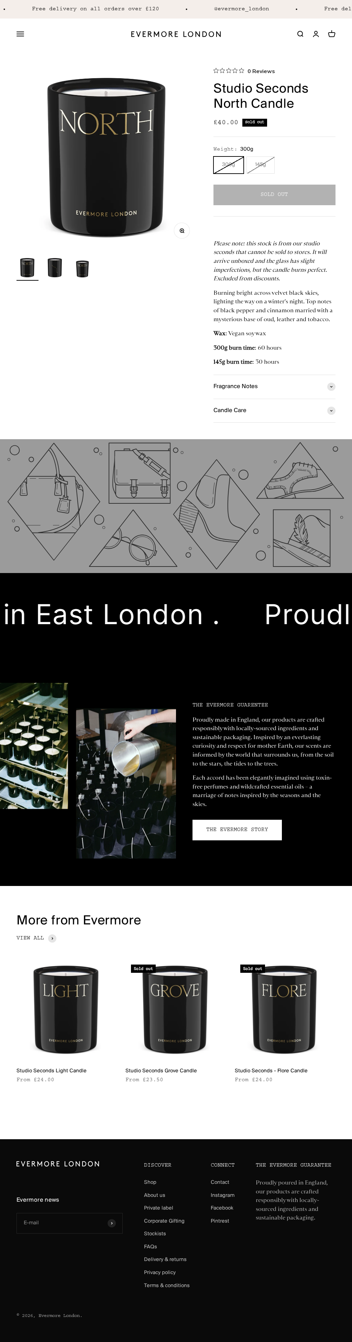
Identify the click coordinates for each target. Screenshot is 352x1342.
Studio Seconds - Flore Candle (271, 1071)
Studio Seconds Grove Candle (161, 1071)
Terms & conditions (167, 1285)
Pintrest (220, 1221)
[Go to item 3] (83, 269)
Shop (150, 1182)
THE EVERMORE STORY (237, 830)
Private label (158, 1208)
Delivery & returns (165, 1259)
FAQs (150, 1247)
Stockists (155, 1234)
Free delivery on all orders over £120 (86, 9)
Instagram (222, 1195)
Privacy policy (160, 1272)
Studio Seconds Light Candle (51, 1071)
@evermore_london (232, 9)
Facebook (222, 1208)
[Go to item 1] (27, 269)
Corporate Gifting (164, 1221)
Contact (220, 1182)
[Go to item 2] (55, 269)
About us (154, 1195)
